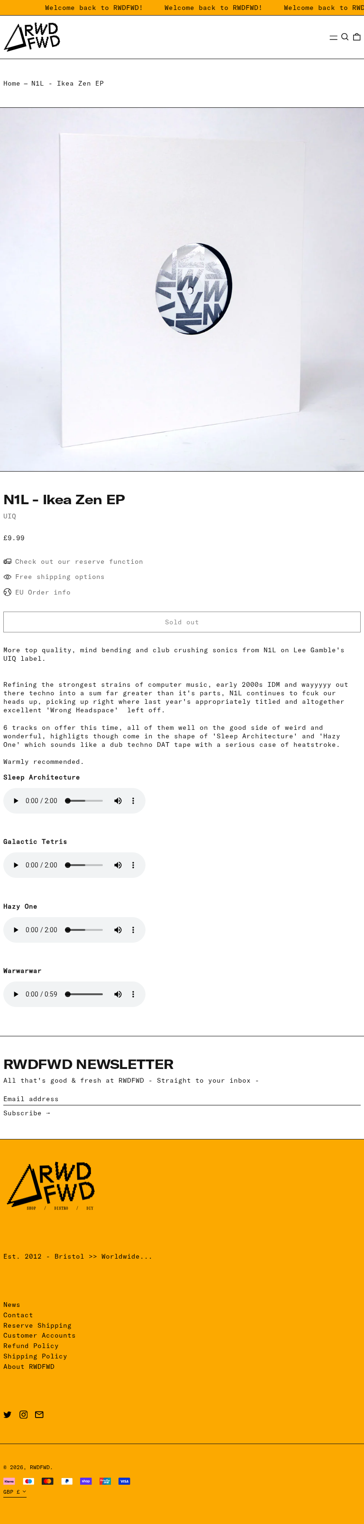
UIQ (9, 516)
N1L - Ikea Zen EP (67, 83)
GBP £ (11, 1492)
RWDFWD (40, 1467)
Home (11, 83)
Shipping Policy (35, 1356)
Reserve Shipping (37, 1325)
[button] (345, 36)
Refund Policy (31, 1345)
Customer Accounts (39, 1335)
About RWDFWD (29, 1366)
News (11, 1304)
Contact (18, 1315)
